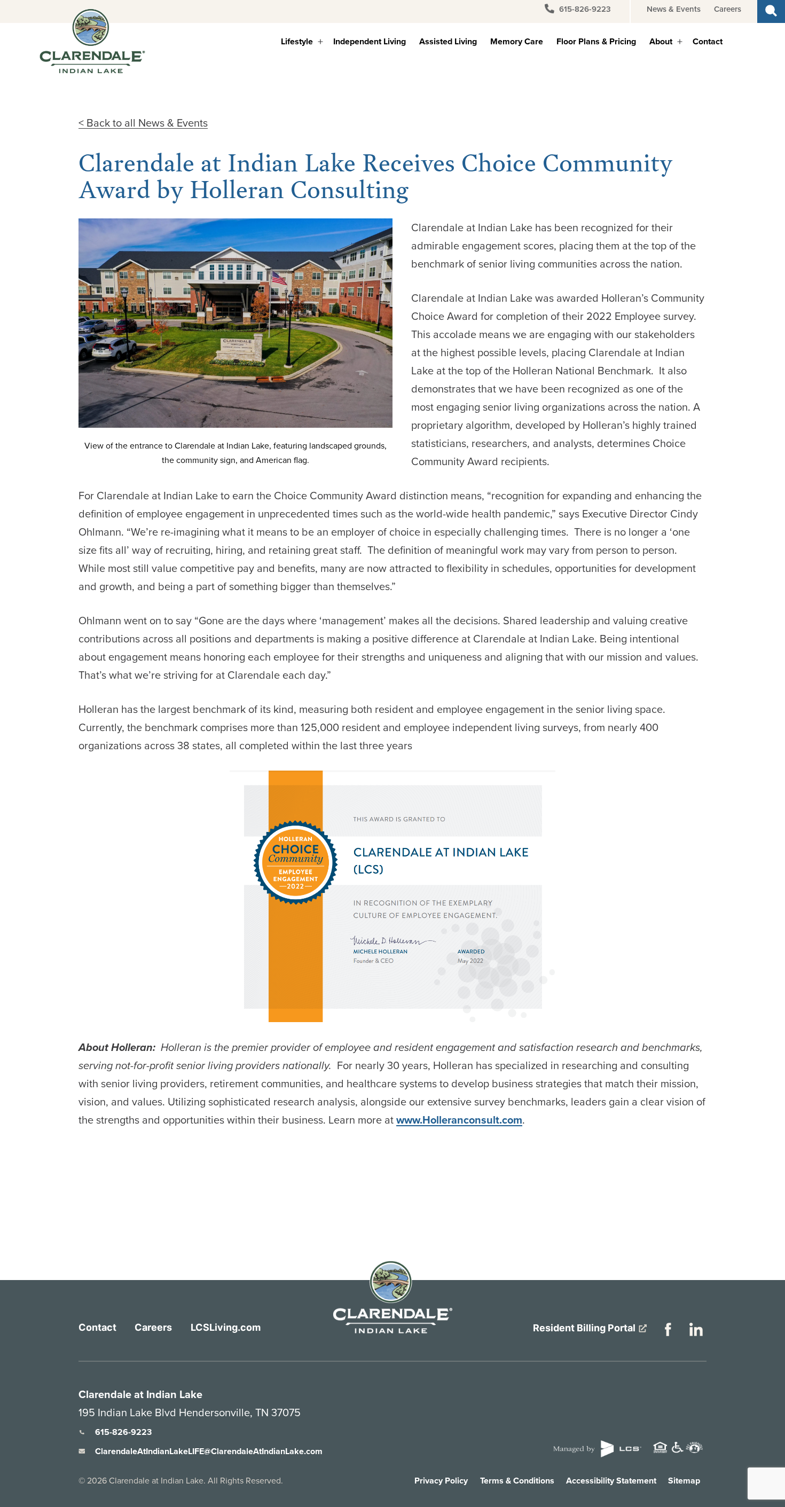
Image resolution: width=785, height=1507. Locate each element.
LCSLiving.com (226, 1327)
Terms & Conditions (517, 1480)
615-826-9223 (584, 9)
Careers (727, 9)
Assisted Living (448, 41)
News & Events (674, 9)
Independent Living (369, 41)
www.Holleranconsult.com (459, 1120)
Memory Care (516, 41)
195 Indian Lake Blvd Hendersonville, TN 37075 (189, 1412)
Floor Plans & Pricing (596, 41)
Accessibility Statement (611, 1480)
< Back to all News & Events (143, 123)
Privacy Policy (441, 1480)
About (660, 41)
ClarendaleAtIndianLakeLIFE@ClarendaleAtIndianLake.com (209, 1451)
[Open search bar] (771, 9)
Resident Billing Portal (585, 1327)
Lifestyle (297, 41)
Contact (708, 41)
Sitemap (684, 1480)
